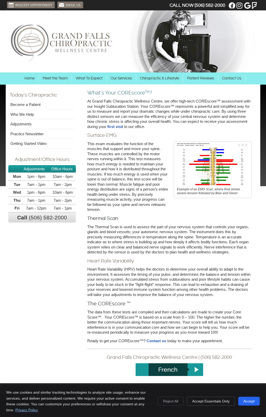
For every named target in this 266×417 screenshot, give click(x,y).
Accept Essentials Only (211, 401)
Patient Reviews (200, 78)
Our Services (121, 78)
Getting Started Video (28, 143)
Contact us (156, 341)
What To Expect (89, 78)
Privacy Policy (26, 410)
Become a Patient (25, 104)
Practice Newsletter (27, 134)
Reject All (170, 401)
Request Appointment (33, 5)
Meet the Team (55, 78)
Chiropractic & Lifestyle (159, 78)
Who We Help (22, 114)
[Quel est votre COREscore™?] (169, 369)
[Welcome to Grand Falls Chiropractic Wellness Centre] (61, 60)
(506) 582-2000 (210, 5)
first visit (115, 126)
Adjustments (21, 124)
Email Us (73, 5)
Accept (249, 401)
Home (29, 78)
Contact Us (231, 78)
